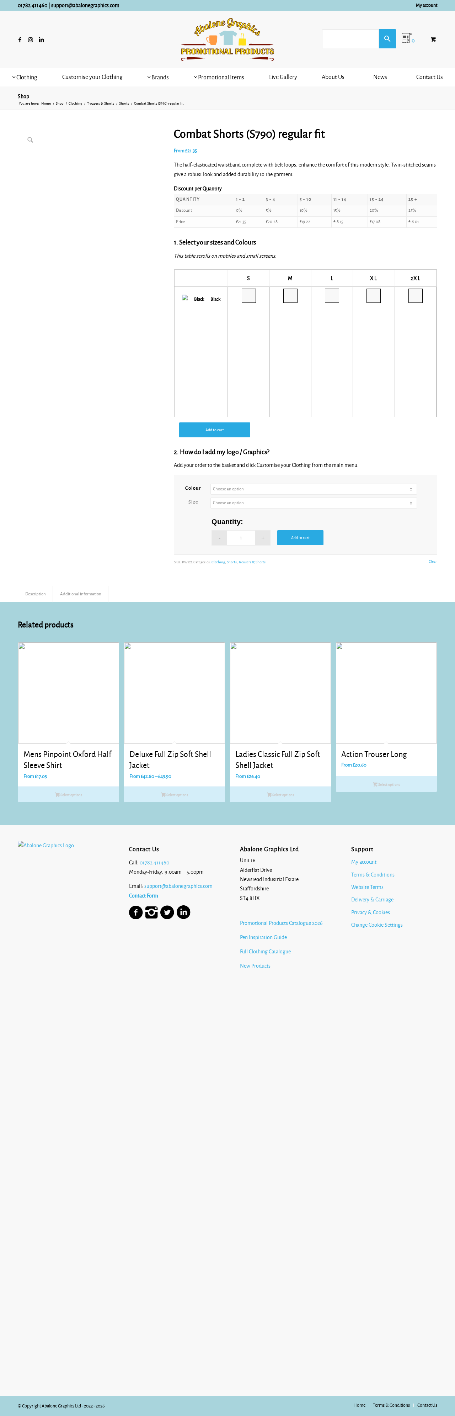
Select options (71, 795)
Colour (193, 488)
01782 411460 (32, 5)
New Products (256, 966)
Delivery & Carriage (372, 899)
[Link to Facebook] (20, 39)
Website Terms (367, 887)
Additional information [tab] (80, 593)
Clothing (218, 562)
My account (426, 5)
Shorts (232, 562)
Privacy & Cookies (370, 912)
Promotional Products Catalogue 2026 (281, 923)
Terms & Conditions (373, 875)
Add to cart (214, 430)
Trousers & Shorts (252, 562)
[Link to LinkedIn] (41, 39)
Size (193, 502)
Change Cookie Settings (377, 925)
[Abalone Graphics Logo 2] (227, 39)
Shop (23, 96)
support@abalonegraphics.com (85, 5)
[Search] (387, 38)
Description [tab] (35, 593)
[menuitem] (424, 5)
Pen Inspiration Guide (263, 937)
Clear (433, 561)
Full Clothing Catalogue (265, 951)
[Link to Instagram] (30, 39)
